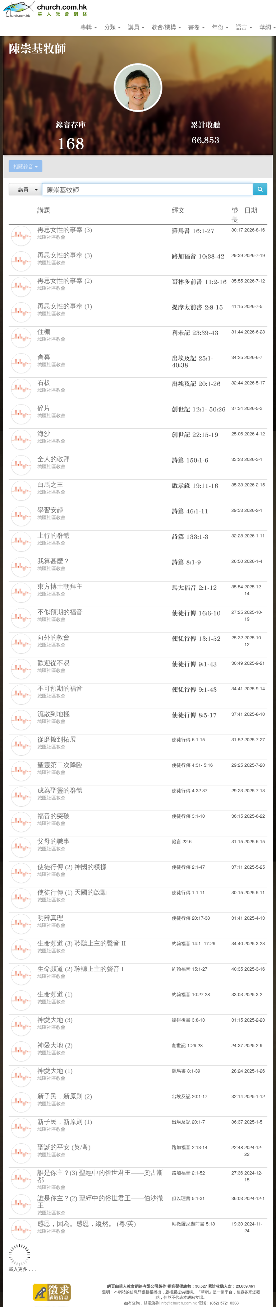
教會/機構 (165, 27)
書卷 (194, 27)
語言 (242, 27)
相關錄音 (24, 166)
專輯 (86, 27)
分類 (110, 27)
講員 (134, 27)
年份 (218, 27)
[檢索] (260, 189)
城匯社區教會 (51, 236)
